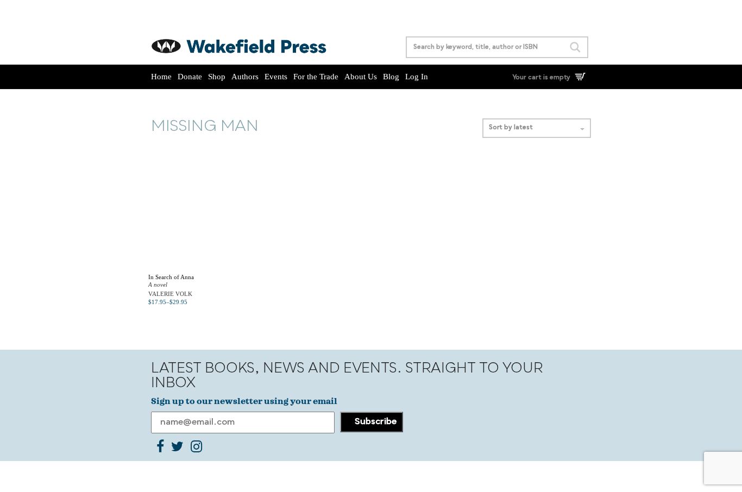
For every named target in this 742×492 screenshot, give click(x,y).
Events (276, 76)
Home (161, 76)
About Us (360, 76)
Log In (416, 76)
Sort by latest (511, 128)
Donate (190, 76)
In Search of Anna (171, 277)
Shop (216, 76)
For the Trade (315, 76)
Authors (245, 76)
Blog (391, 76)
